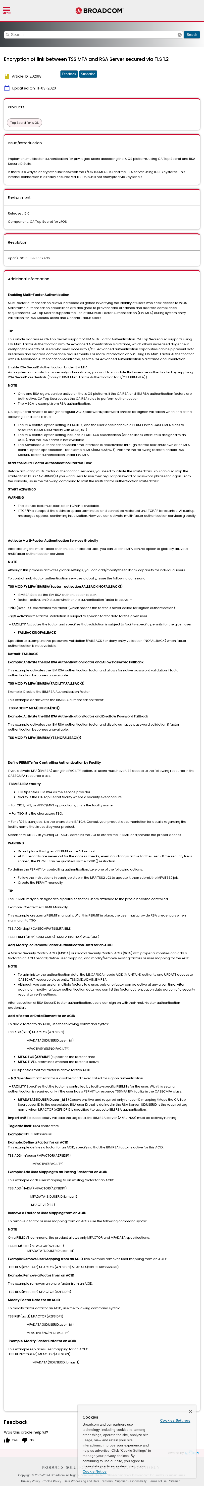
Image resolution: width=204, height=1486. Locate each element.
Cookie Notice (94, 1471)
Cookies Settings (175, 1420)
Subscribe (88, 74)
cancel (179, 34)
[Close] (190, 1411)
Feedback (69, 74)
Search (192, 35)
